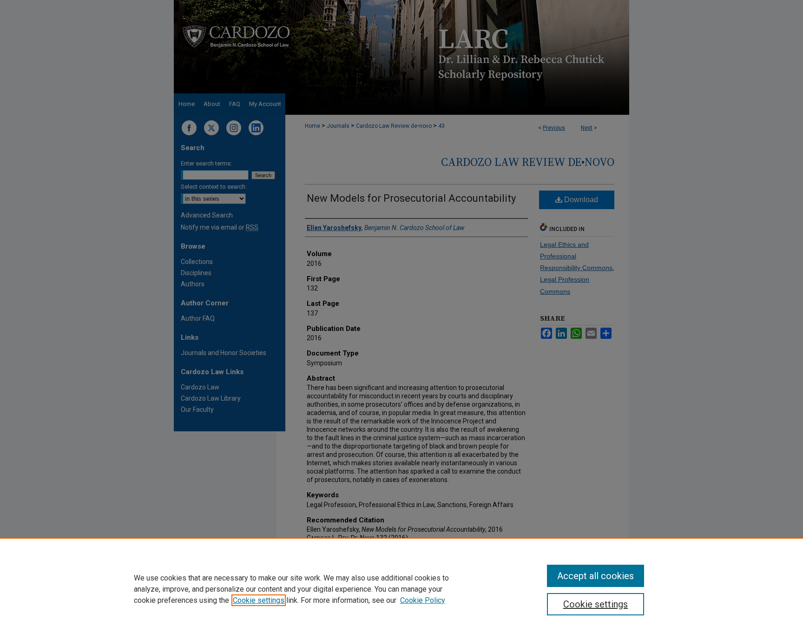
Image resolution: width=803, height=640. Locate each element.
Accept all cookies (595, 575)
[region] (401, 589)
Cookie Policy (422, 600)
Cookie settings (258, 600)
